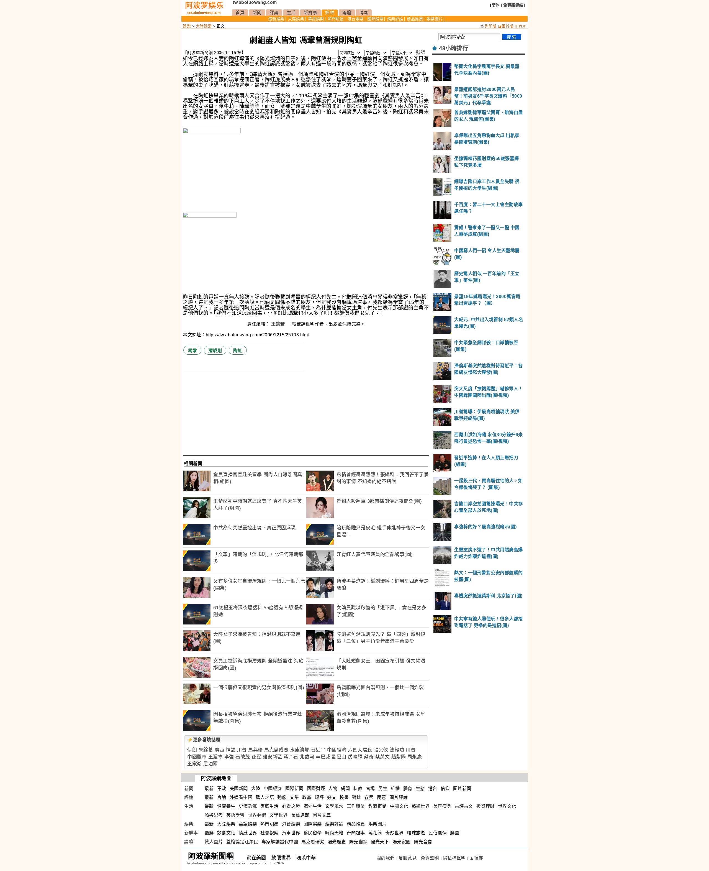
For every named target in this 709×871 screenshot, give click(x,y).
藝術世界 (421, 806)
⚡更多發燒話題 (203, 739)
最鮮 (209, 833)
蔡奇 (369, 757)
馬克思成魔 (276, 750)
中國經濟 (336, 750)
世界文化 (507, 806)
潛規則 (215, 350)
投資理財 (485, 806)
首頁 (240, 12)
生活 (291, 12)
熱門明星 (336, 19)
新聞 (257, 12)
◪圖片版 (506, 26)
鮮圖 (454, 833)
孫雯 (256, 757)
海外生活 (313, 806)
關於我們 (385, 858)
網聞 (345, 788)
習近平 (318, 750)
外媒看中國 (241, 797)
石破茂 (242, 757)
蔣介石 (291, 757)
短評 (319, 797)
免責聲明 (430, 858)
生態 (420, 788)
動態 (281, 797)
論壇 (346, 12)
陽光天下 (380, 841)
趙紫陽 (398, 757)
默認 (420, 52)
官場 (370, 788)
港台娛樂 (356, 19)
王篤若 (278, 324)
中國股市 (197, 757)
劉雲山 (339, 757)
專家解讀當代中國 (279, 841)
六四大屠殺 (360, 750)
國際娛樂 (375, 19)
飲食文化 (226, 833)
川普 (242, 750)
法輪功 (397, 750)
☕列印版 (488, 26)
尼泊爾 (210, 763)
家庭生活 (269, 806)
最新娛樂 (276, 19)
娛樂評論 (395, 19)
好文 (331, 797)
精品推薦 (415, 19)
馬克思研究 (312, 841)
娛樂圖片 (435, 19)
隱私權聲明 (454, 858)
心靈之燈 (291, 806)
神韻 (230, 750)
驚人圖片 (214, 841)
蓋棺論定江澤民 (242, 841)
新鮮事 (310, 12)
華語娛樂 (316, 19)
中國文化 (399, 806)
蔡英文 (382, 757)
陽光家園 (401, 841)
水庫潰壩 (299, 750)
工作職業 (356, 806)
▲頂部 (476, 858)
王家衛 (194, 763)
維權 (395, 788)
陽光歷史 (337, 841)
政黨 (306, 797)
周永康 (414, 757)
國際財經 (316, 788)
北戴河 (307, 757)
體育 (407, 788)
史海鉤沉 (248, 806)
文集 (294, 797)
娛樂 (329, 12)
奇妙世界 (394, 833)
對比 (356, 797)
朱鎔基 (206, 750)
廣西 (219, 750)
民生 (382, 788)
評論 (274, 12)
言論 (221, 797)
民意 (381, 797)
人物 (333, 788)
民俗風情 (437, 833)
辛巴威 (323, 757)
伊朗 (192, 750)
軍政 (221, 788)
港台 (432, 788)
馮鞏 (192, 350)
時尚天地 (334, 833)
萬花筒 (375, 833)
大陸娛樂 (296, 19)
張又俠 (381, 750)
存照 (369, 797)
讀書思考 (214, 815)
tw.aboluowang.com (255, 2)
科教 (358, 788)
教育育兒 (377, 806)
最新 (209, 788)
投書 (344, 797)
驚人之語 (265, 797)
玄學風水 (334, 806)
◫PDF (520, 26)
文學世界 (278, 815)
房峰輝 (355, 757)
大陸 (255, 788)
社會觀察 (269, 833)
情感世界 (248, 833)
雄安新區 (272, 757)
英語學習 (235, 815)
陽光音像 (423, 841)
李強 (229, 757)
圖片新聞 (462, 788)
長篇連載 (300, 815)
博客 (363, 12)
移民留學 (313, 833)
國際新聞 (294, 788)
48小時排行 (453, 48)
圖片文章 (322, 815)
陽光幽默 (358, 841)
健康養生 (226, 806)
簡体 (496, 5)
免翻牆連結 (513, 5)
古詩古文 (464, 806)
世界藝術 (257, 815)
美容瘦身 (442, 806)
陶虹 (237, 350)
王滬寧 (215, 757)
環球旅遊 (416, 833)
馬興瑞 (255, 750)
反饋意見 (408, 858)
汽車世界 (291, 833)
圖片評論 (398, 797)
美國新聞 (239, 788)
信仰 (445, 788)
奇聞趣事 (356, 833)
